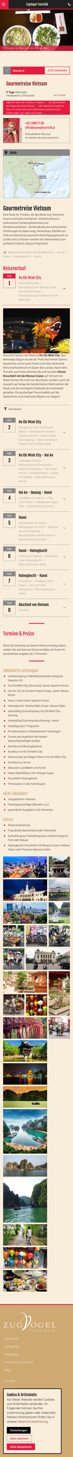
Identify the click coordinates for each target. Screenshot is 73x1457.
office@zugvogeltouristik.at (40, 127)
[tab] (34, 43)
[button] (3, 4)
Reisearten (12, 1346)
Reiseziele (11, 1338)
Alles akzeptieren (21, 1446)
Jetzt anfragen (57, 70)
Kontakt (10, 1381)
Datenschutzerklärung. (33, 1421)
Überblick (18, 70)
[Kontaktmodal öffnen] (68, 4)
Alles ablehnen (19, 1438)
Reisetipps (12, 1354)
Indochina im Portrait (19, 1362)
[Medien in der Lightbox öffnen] (25, 867)
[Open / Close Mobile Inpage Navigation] (7, 70)
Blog (8, 1370)
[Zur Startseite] (36, 1322)
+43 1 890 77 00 (34, 123)
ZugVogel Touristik (37, 4)
